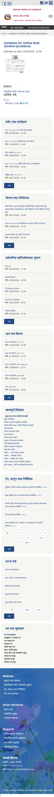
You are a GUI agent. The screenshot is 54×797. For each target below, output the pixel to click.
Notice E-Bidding (12, 299)
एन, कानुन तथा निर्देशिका (14, 689)
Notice (8, 266)
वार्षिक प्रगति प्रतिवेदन (14, 734)
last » (27, 542)
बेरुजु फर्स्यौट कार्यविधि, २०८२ (15, 514)
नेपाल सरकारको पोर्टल (11, 431)
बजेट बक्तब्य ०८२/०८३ (13, 152)
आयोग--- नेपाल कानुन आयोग (14, 452)
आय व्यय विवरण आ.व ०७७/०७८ (16, 364)
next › (41, 538)
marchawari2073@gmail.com (21, 769)
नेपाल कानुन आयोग (10, 437)
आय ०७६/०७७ (10, 387)
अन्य (9, 185)
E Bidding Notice (12, 288)
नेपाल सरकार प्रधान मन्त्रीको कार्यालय (17, 462)
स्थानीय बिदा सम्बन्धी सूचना (11, 28)
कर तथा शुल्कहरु (10, 635)
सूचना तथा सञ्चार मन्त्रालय (13, 440)
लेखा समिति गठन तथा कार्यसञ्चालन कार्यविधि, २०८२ (23, 495)
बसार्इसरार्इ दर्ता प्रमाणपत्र (15, 578)
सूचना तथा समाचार (12, 680)
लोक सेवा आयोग (9, 449)
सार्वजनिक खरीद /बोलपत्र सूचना (18, 685)
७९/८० (6, 100)
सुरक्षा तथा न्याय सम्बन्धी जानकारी (16, 416)
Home (4, 33)
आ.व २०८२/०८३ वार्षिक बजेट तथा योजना (19, 141)
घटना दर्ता (8, 709)
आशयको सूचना (10, 277)
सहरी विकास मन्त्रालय (11, 443)
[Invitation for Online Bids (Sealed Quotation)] (15, 69)
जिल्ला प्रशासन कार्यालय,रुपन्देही (15, 422)
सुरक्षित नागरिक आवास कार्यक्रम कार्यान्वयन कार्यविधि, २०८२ (26, 487)
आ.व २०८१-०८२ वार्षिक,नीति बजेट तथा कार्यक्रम (22, 164)
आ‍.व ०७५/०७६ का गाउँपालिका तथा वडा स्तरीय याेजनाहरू (25, 223)
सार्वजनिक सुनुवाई (11, 742)
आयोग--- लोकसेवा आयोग (12, 455)
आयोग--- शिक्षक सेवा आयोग (13, 458)
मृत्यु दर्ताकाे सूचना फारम (13, 602)
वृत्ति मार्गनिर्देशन (9, 419)
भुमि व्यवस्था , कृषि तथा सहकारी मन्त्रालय (18, 465)
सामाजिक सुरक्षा (10, 713)
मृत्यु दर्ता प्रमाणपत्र (12, 594)
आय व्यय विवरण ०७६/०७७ (14, 375)
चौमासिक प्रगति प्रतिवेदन (15, 738)
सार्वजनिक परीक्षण (11, 747)
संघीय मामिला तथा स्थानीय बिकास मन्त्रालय (19, 425)
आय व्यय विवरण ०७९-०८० (14, 353)
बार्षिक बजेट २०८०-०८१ (13, 175)
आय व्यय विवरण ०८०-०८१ (14, 342)
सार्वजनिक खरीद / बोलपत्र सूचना (16, 91)
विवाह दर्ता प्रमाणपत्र (12, 586)
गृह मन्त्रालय (8, 428)
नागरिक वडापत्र (11, 718)
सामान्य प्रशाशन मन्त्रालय (13, 446)
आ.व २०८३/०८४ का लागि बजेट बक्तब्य (18, 130)
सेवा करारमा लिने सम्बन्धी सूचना (35, 28)
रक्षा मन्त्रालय (8, 434)
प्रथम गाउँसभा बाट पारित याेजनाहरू (17, 234)
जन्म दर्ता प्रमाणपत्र (12, 570)
